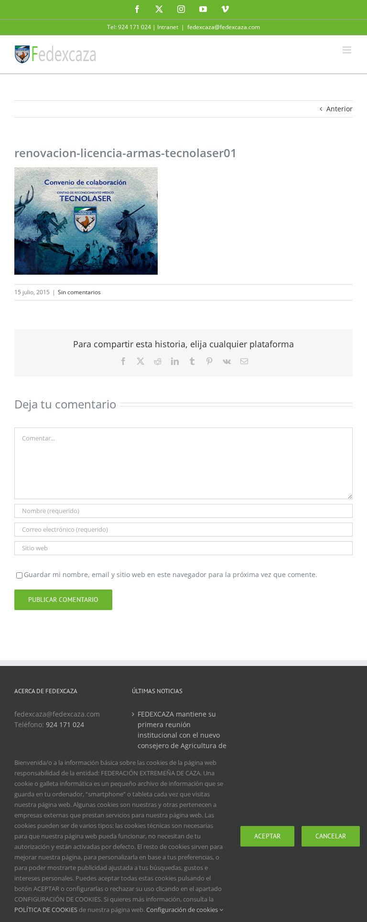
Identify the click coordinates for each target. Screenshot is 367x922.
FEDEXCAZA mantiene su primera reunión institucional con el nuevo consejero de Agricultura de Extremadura (182, 735)
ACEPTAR (267, 836)
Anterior (339, 108)
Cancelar (330, 836)
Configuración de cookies (182, 909)
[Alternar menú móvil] (348, 50)
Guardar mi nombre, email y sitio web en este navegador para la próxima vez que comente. (170, 574)
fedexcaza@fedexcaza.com (223, 27)
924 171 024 (65, 724)
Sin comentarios (79, 292)
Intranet (167, 27)
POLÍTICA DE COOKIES (45, 909)
